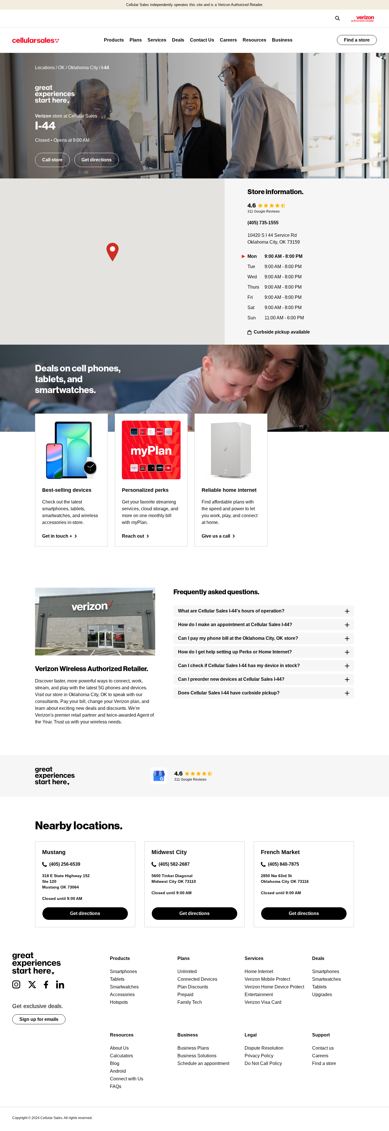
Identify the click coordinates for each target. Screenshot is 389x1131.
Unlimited (187, 971)
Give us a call (216, 536)
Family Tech (189, 1002)
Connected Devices (197, 979)
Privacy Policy (259, 1055)
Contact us (323, 1048)
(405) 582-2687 (174, 864)
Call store (52, 159)
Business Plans (193, 1048)
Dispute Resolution (264, 1048)
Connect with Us (126, 1078)
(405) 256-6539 (64, 864)
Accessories (122, 994)
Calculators (121, 1055)
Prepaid (185, 994)
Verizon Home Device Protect (274, 986)
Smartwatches (124, 986)
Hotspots (119, 1002)
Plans (136, 40)
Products (114, 40)
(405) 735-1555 (263, 222)
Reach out (133, 536)
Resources (254, 40)
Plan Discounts (192, 986)
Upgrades (322, 994)
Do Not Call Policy (263, 1063)
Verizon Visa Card (263, 1002)
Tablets (117, 979)
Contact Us (202, 40)
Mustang (53, 852)
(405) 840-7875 (283, 864)
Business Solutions (196, 1055)
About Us (119, 1048)
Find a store (357, 40)
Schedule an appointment (203, 1063)
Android (118, 1071)
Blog (114, 1063)
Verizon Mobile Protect (267, 979)
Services (157, 40)
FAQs (115, 1086)
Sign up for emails (38, 1019)
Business (282, 40)
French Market (280, 852)
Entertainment (259, 994)
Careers (228, 40)
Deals (178, 40)
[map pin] (112, 252)
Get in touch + (57, 536)
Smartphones (123, 971)
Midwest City (169, 852)
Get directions (96, 159)
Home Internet (259, 971)
